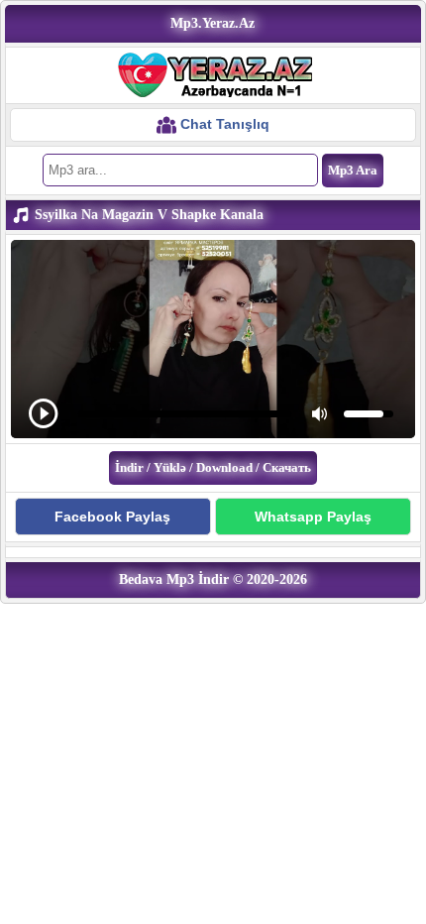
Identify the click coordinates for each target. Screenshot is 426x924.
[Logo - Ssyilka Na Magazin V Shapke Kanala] (213, 74)
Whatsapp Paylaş (313, 516)
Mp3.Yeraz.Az (212, 23)
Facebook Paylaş (112, 516)
